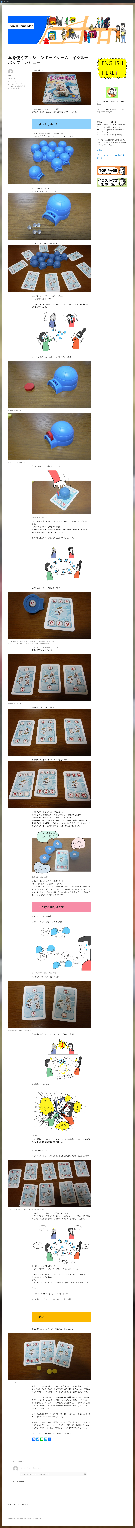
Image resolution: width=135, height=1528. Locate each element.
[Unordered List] (35, 1474)
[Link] (43, 1474)
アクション (11, 84)
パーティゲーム (19, 84)
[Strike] (30, 1474)
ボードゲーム (12, 81)
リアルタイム (12, 86)
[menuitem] (1, 1)
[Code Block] (41, 1474)
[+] (49, 1474)
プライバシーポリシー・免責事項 (109, 155)
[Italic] (24, 1474)
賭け (19, 88)
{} (46, 1474)
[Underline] (27, 1474)
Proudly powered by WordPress (31, 1518)
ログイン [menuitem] (6, 1)
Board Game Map (14, 1518)
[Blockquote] (38, 1474)
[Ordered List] (32, 1474)
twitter (100, 150)
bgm (9, 75)
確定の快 (19, 86)
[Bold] (21, 1474)
